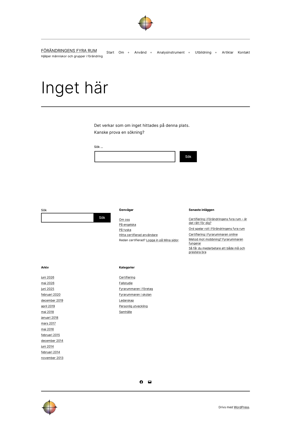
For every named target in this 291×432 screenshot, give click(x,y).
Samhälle (125, 312)
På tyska (125, 230)
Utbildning (203, 52)
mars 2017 (48, 323)
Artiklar (227, 52)
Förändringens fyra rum (69, 50)
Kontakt (244, 52)
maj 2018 (47, 312)
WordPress (241, 407)
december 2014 (52, 340)
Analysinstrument (171, 52)
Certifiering (127, 277)
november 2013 (52, 358)
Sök (44, 210)
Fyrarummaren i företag (136, 289)
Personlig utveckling (133, 306)
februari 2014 (50, 352)
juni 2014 (47, 346)
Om (121, 52)
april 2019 (48, 306)
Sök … (98, 147)
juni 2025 (47, 289)
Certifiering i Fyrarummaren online (213, 234)
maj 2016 (47, 329)
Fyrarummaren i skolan (135, 294)
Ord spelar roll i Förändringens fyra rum (217, 228)
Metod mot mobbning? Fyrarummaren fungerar (216, 241)
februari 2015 (50, 335)
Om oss (124, 219)
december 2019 (52, 300)
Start (110, 52)
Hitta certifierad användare (138, 235)
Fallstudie (126, 283)
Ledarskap (126, 300)
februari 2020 (50, 294)
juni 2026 (47, 277)
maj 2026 (47, 283)
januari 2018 (49, 317)
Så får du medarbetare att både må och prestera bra (217, 250)
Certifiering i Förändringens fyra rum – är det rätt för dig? (218, 221)
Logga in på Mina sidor (162, 240)
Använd (140, 52)
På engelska (127, 224)
